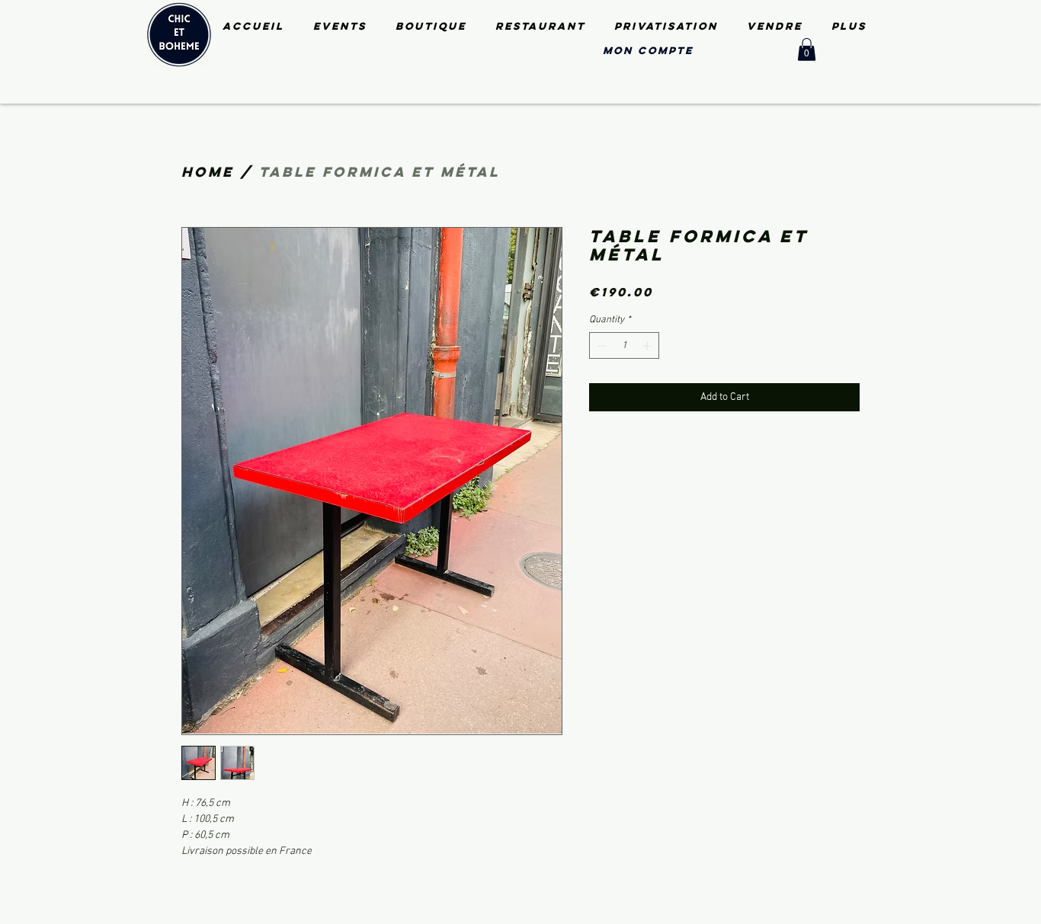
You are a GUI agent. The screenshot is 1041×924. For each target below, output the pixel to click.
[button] (806, 49)
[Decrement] (600, 346)
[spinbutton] (624, 346)
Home (207, 172)
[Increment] (648, 346)
